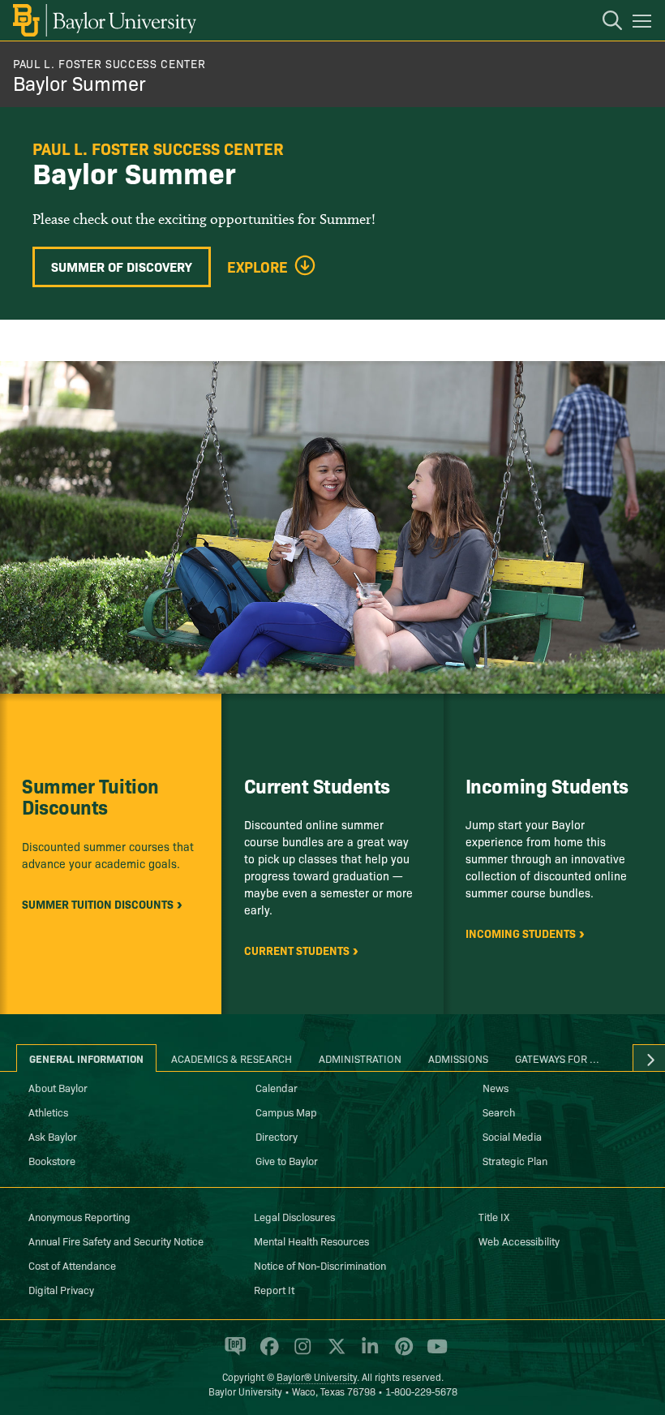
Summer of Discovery (121, 266)
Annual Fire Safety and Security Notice (116, 1240)
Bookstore (51, 1160)
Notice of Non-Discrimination (320, 1265)
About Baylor (58, 1087)
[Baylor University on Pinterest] (401, 1353)
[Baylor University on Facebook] (266, 1353)
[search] (604, 23)
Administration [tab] (360, 1058)
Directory (276, 1136)
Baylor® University (317, 1376)
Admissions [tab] (458, 1058)
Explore (257, 267)
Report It (274, 1289)
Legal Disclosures (294, 1216)
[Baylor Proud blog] (232, 1353)
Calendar (276, 1087)
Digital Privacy (61, 1289)
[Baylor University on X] (333, 1353)
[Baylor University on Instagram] (299, 1353)
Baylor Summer (79, 82)
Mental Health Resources (311, 1240)
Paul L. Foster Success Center (109, 63)
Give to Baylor (286, 1160)
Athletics (48, 1111)
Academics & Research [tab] (231, 1058)
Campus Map (286, 1111)
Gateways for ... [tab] (557, 1058)
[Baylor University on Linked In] (367, 1353)
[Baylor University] (103, 20)
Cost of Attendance (72, 1265)
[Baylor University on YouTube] (433, 1353)
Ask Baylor (52, 1136)
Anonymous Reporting (79, 1216)
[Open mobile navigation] (644, 23)
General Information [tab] (86, 1058)
